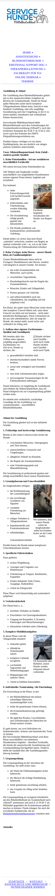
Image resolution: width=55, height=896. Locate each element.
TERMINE (27, 81)
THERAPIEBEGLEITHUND (26, 69)
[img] (27, 16)
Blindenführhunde (26, 60)
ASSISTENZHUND (27, 56)
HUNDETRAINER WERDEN (28, 887)
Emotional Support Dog (27, 64)
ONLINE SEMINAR (26, 77)
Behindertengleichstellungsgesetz (19, 813)
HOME (27, 52)
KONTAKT (36, 881)
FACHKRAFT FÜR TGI (27, 73)
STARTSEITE (16, 881)
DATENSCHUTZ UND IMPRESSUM (26, 884)
